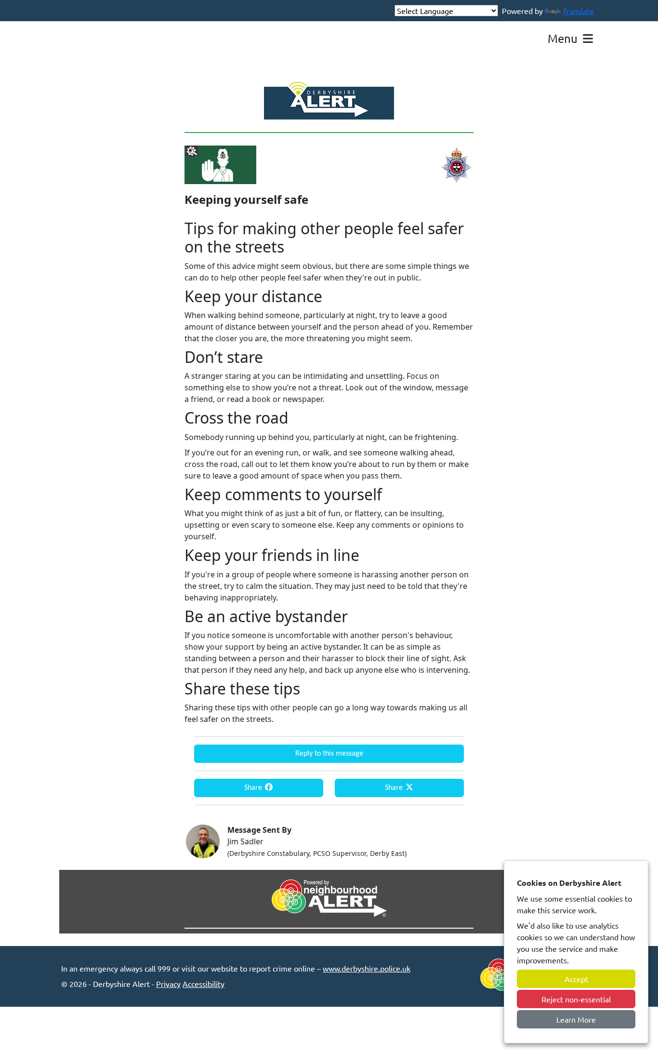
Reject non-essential (576, 999)
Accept (576, 979)
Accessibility (203, 983)
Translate (578, 10)
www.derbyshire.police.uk (366, 968)
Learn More (576, 1019)
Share (254, 788)
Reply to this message (329, 754)
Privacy (168, 983)
